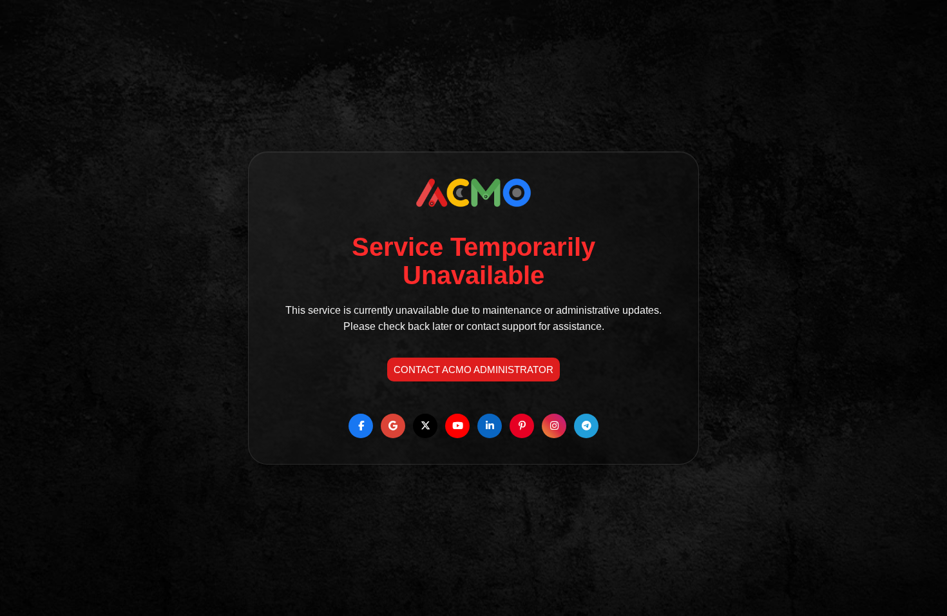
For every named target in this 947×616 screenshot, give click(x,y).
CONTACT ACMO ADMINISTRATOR (473, 369)
